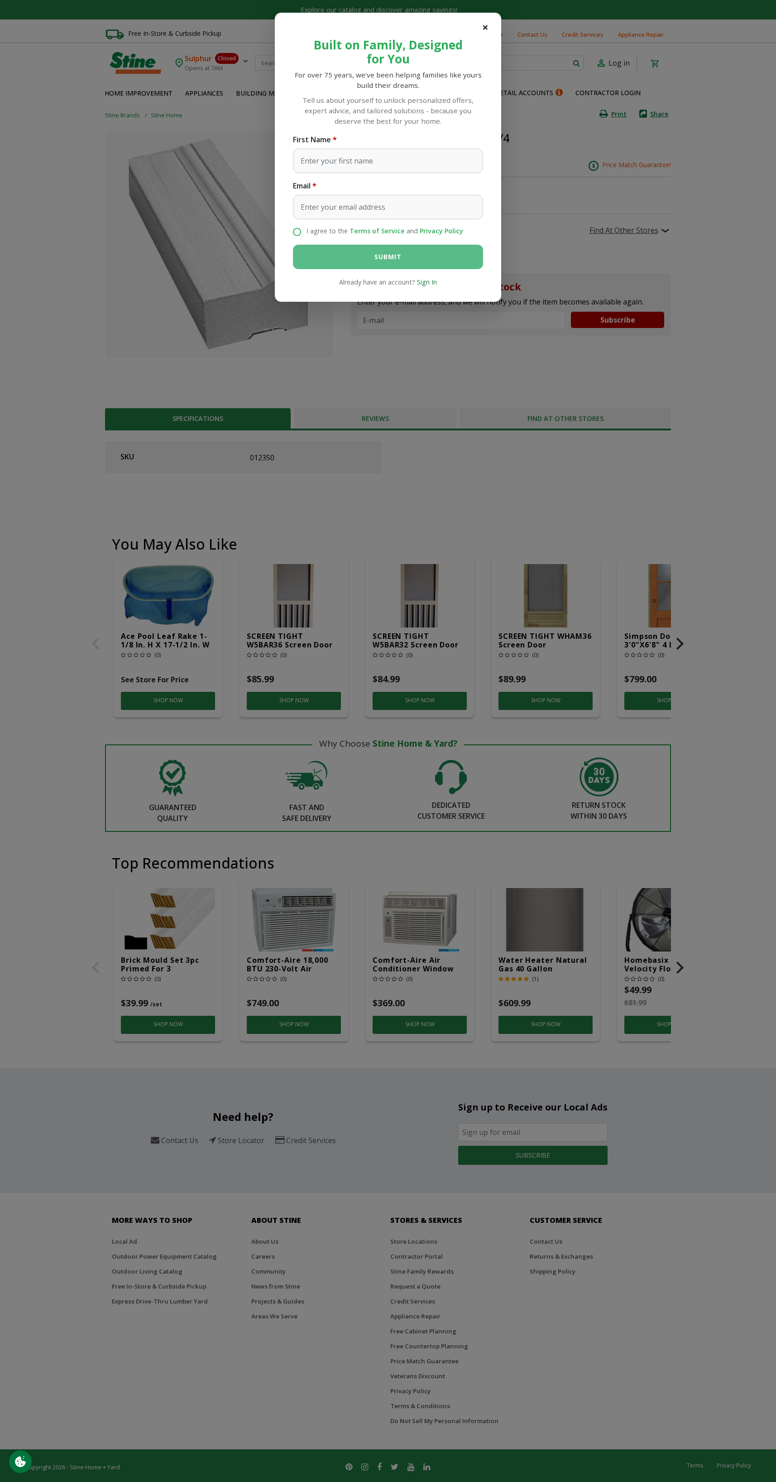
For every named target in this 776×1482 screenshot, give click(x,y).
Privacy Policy (441, 231)
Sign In (427, 282)
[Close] (485, 27)
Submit (387, 256)
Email (302, 186)
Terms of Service (377, 231)
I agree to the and (385, 231)
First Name (312, 140)
